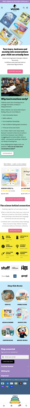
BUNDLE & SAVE (22, 304)
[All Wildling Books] (7, 295)
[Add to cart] (10, 183)
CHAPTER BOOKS (8, 340)
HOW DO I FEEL (22, 322)
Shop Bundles (7, 153)
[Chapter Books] (7, 331)
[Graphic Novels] (22, 331)
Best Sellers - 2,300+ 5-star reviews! (15, 164)
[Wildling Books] (15, 7)
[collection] (11, 405)
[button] (27, 7)
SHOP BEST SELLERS (15, 71)
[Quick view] (13, 183)
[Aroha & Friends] (7, 313)
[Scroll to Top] (27, 399)
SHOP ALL (8, 304)
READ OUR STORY (15, 230)
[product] (4, 406)
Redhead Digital (24, 380)
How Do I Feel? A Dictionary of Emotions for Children (10, 188)
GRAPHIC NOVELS (22, 340)
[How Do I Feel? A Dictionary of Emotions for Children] (10, 177)
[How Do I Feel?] (22, 313)
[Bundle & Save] (22, 295)
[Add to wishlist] (8, 183)
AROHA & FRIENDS (7, 322)
